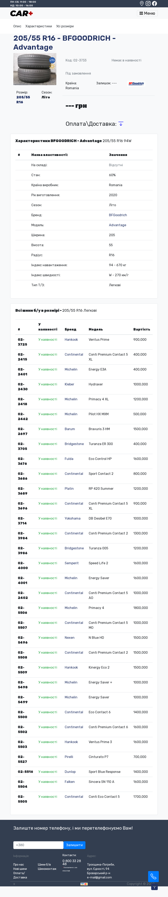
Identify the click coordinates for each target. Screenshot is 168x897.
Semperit (72, 563)
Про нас (18, 864)
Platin (69, 489)
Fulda (69, 459)
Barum (70, 429)
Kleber (69, 384)
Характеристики (38, 26)
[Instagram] (148, 4)
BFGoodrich (118, 215)
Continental (74, 354)
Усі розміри (65, 26)
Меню (149, 13)
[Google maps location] (142, 4)
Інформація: (21, 856)
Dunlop (70, 772)
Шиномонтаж (47, 869)
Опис (17, 26)
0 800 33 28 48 (71, 862)
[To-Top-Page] (154, 887)
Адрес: (91, 856)
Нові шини (20, 869)
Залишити (74, 845)
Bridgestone (74, 444)
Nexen (70, 638)
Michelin (71, 369)
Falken (70, 782)
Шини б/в (44, 864)
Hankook (71, 340)
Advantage (117, 225)
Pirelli (69, 757)
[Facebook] (154, 4)
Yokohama (73, 518)
